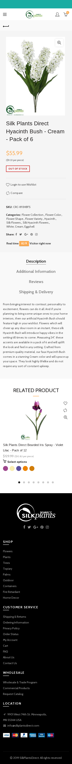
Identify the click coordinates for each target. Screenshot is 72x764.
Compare (17, 193)
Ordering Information (16, 622)
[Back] (6, 26)
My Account (10, 640)
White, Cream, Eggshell (20, 226)
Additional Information (36, 271)
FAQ (5, 651)
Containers (10, 586)
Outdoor (8, 580)
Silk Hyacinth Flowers (36, 222)
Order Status (11, 634)
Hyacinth (49, 219)
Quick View (65, 417)
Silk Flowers (13, 222)
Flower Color (53, 215)
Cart (5, 646)
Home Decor (11, 597)
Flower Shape (14, 219)
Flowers (8, 551)
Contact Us (10, 663)
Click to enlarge (59, 42)
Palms (7, 574)
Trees (6, 563)
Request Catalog (13, 694)
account (57, 14)
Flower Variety (33, 219)
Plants (7, 557)
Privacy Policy (11, 628)
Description (36, 261)
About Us (8, 657)
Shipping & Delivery (36, 291)
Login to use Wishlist (23, 184)
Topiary (7, 568)
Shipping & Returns (14, 616)
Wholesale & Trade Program (20, 682)
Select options (17, 462)
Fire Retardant (11, 592)
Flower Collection (32, 215)
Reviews (36, 281)
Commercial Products (16, 688)
